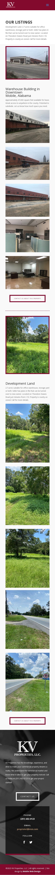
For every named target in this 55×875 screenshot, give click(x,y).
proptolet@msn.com (27, 829)
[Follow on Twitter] (31, 842)
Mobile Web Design (32, 871)
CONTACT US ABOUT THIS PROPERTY (27, 298)
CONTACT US (28, 796)
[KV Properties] (28, 142)
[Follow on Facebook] (24, 842)
